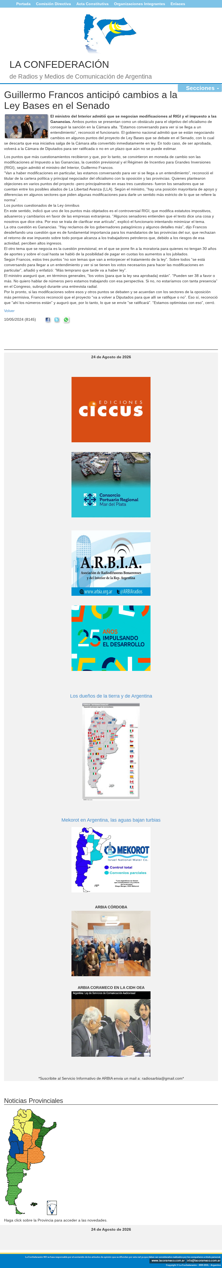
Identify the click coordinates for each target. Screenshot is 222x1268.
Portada (23, 4)
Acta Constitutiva (92, 4)
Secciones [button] (201, 88)
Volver (9, 311)
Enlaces (178, 4)
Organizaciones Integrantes (139, 4)
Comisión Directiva (53, 4)
